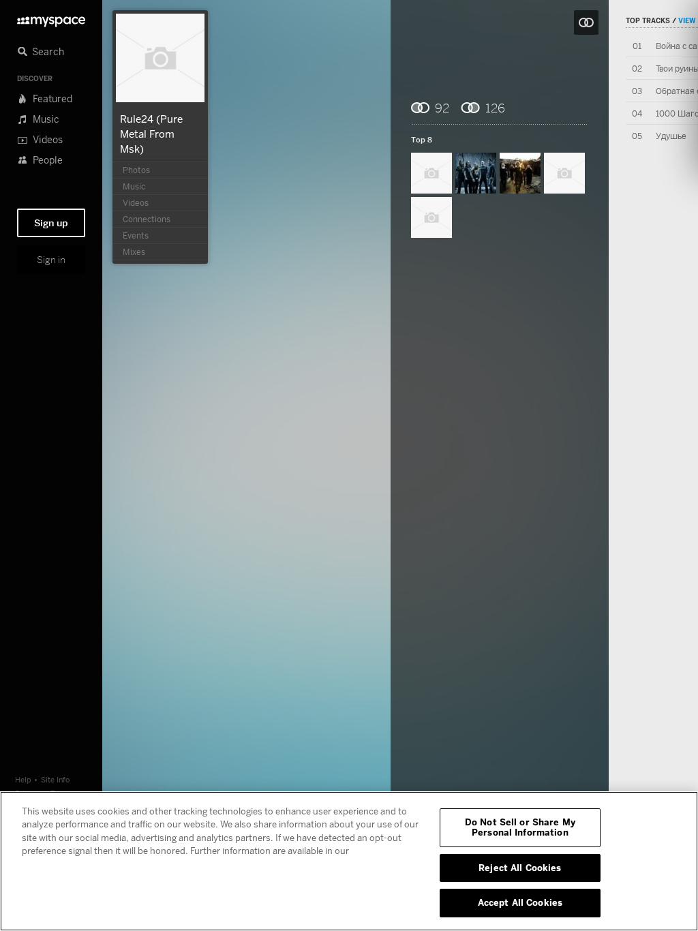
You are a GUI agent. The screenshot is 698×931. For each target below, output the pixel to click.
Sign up (51, 223)
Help (23, 779)
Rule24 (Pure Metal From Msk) (151, 133)
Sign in (51, 260)
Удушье (671, 136)
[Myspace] (51, 18)
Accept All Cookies (520, 902)
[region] (349, 861)
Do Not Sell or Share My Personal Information (520, 827)
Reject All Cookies (520, 867)
